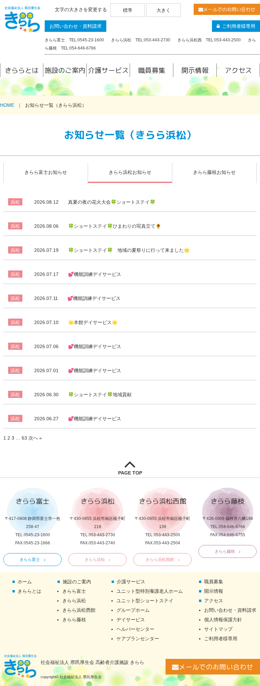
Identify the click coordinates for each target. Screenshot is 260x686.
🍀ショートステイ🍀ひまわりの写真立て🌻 (97, 226)
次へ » (35, 438)
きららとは (22, 70)
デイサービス (130, 619)
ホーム (25, 581)
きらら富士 (30, 559)
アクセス (238, 70)
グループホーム (133, 610)
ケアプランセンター (137, 638)
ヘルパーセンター (135, 629)
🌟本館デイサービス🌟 (75, 322)
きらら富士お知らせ (45, 172)
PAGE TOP (130, 473)
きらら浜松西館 (160, 559)
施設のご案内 (65, 70)
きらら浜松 (95, 559)
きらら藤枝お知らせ (214, 172)
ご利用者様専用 (238, 26)
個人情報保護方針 (223, 619)
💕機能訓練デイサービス (77, 274)
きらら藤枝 (225, 551)
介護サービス (108, 70)
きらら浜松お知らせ (130, 172)
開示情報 (195, 70)
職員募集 (151, 70)
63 (24, 438)
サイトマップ (218, 629)
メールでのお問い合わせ (229, 9)
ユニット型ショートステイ (144, 600)
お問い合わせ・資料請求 (75, 26)
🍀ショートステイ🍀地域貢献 (83, 394)
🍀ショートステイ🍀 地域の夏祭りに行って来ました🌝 (112, 250)
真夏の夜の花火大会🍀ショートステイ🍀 (94, 202)
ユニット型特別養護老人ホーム (149, 591)
